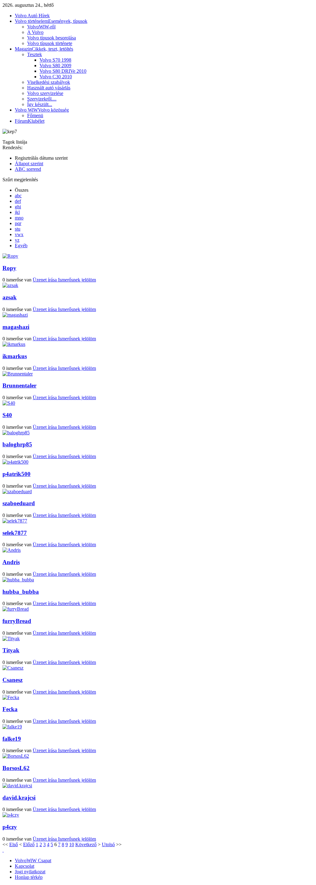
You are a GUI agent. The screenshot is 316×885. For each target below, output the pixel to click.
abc (18, 195)
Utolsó (108, 844)
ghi (18, 206)
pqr (18, 223)
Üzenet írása (45, 279)
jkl (17, 212)
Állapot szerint (29, 163)
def (18, 201)
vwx (19, 234)
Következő (86, 844)
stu (17, 228)
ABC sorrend (28, 169)
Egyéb (21, 245)
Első (13, 844)
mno (19, 217)
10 (71, 844)
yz (17, 240)
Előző (29, 844)
